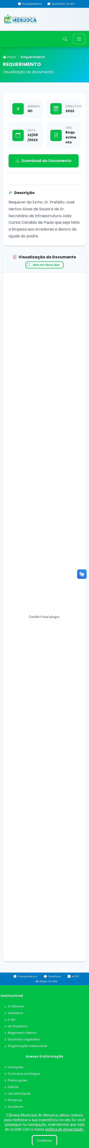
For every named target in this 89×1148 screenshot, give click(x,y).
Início (11, 57)
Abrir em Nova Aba (46, 265)
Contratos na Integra (24, 1073)
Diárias (13, 1087)
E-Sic (11, 1019)
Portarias (15, 1100)
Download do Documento (46, 160)
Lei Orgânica (17, 1026)
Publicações (17, 1080)
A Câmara (16, 1006)
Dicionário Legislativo (24, 1039)
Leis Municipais (19, 1093)
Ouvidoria (15, 1013)
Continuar (44, 1140)
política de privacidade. (64, 1129)
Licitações (15, 1067)
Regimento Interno (22, 1032)
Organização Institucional (27, 1046)
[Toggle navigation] (79, 39)
